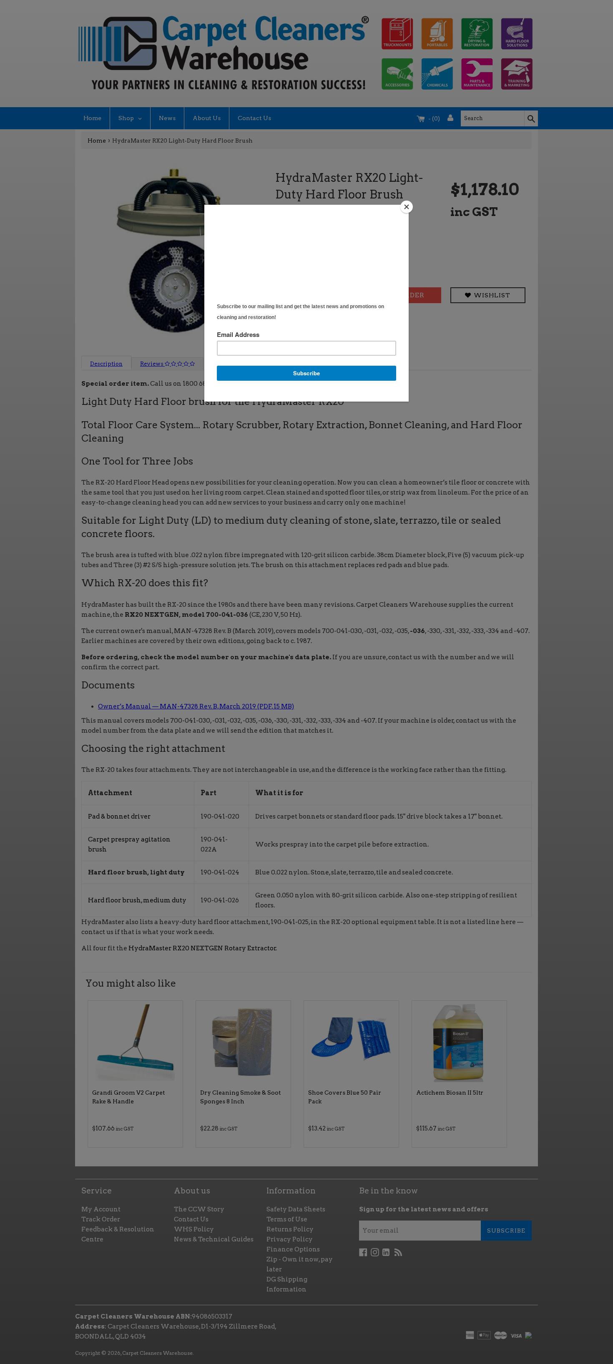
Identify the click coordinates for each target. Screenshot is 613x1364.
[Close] (406, 207)
